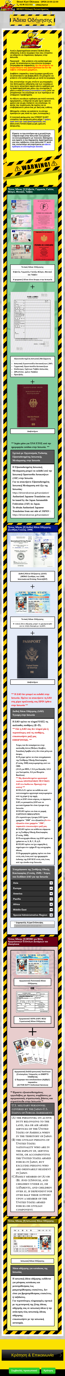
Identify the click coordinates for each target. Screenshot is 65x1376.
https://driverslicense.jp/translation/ (30, 492)
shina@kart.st (42, 5)
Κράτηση (48, 1370)
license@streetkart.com (34, 90)
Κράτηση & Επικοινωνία (32, 1355)
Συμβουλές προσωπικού (24, 1370)
